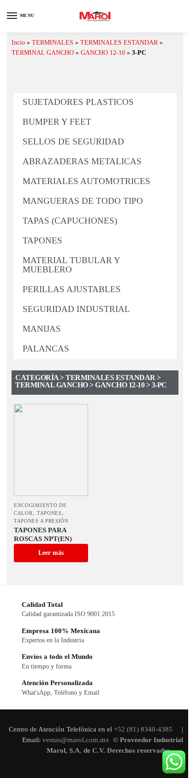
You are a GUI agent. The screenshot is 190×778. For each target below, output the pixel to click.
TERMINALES (52, 42)
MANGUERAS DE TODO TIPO (83, 201)
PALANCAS (46, 348)
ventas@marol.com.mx (76, 739)
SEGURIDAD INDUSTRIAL (76, 309)
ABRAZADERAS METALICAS (82, 161)
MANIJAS (42, 329)
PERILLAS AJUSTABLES (72, 289)
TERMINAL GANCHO (43, 52)
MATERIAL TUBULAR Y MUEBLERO (71, 264)
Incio (18, 42)
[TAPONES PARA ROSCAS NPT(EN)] (51, 450)
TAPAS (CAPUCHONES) (70, 220)
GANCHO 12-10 (103, 52)
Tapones (49, 513)
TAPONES (42, 240)
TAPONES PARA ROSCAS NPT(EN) (43, 534)
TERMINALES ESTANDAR (119, 42)
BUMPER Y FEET (57, 122)
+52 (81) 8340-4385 (144, 729)
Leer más (51, 552)
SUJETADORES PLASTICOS (78, 102)
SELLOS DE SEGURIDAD (73, 141)
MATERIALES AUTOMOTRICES (86, 181)
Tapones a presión (41, 521)
